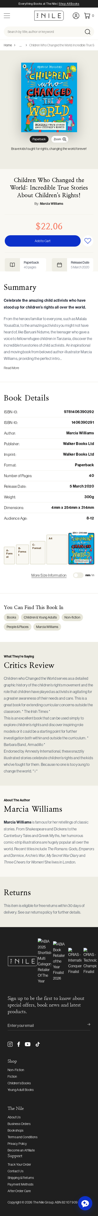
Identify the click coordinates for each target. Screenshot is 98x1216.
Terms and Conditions (22, 1137)
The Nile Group (43, 1202)
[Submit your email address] (85, 1025)
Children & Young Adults (40, 617)
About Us (14, 1117)
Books (11, 617)
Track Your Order (19, 1164)
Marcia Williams (52, 204)
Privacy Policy (17, 1144)
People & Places (18, 627)
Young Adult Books (21, 1090)
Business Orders (19, 1124)
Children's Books (19, 1083)
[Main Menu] (7, 15)
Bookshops (16, 1130)
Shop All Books (69, 3)
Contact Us (15, 1171)
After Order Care (19, 1191)
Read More (11, 368)
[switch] (78, 575)
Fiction (12, 1076)
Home (8, 45)
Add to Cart (42, 241)
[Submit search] (89, 31)
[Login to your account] (76, 15)
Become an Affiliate (21, 1150)
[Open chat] (85, 1203)
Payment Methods (20, 1184)
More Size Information (48, 575)
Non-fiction (72, 617)
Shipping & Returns (21, 1178)
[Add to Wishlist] (88, 241)
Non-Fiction (16, 1070)
